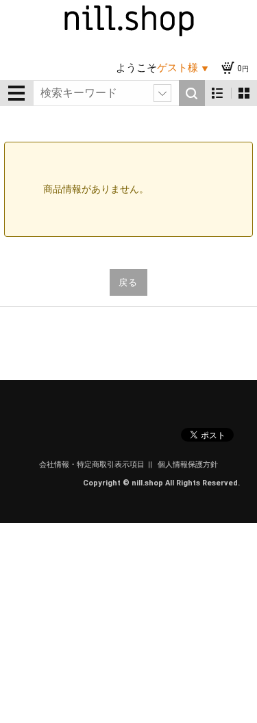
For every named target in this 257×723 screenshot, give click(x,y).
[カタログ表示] (244, 93)
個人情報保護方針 (188, 464)
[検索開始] (192, 93)
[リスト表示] (217, 93)
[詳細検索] (162, 93)
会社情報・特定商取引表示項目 (92, 464)
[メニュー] (16, 93)
